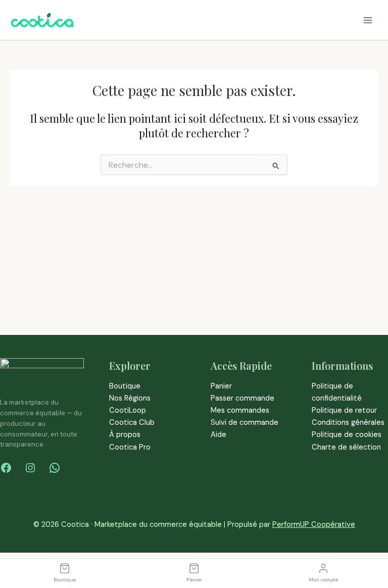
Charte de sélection (346, 447)
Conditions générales (348, 422)
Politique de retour (344, 410)
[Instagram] (30, 468)
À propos (124, 434)
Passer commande (242, 398)
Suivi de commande (244, 422)
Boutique (124, 386)
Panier (221, 386)
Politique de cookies (346, 434)
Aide (218, 434)
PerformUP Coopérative (313, 524)
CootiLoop (127, 410)
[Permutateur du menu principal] (368, 20)
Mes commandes (240, 410)
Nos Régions (130, 398)
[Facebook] (6, 468)
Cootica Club (132, 422)
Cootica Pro (130, 447)
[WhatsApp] (54, 468)
